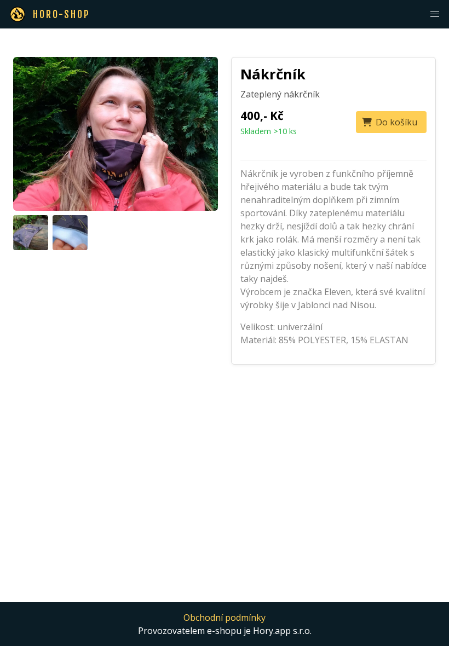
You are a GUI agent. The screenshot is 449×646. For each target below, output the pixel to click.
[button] (435, 14)
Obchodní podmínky (224, 618)
